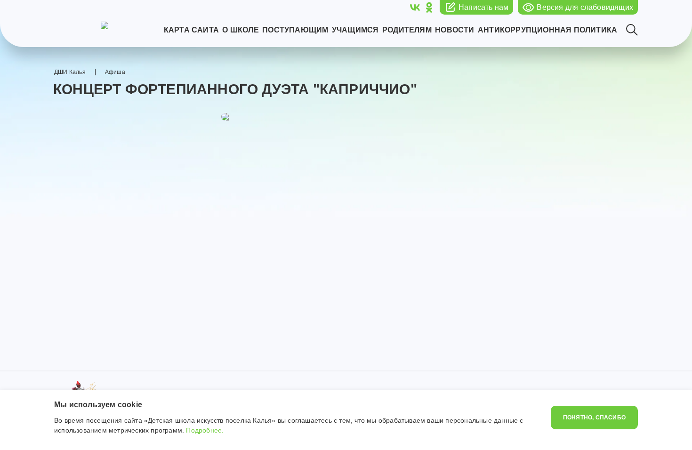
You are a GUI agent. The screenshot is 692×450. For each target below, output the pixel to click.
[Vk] (415, 7)
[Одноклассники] (429, 7)
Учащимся (355, 30)
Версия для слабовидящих (585, 7)
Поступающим (295, 30)
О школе (240, 30)
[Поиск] (632, 30)
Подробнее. (205, 430)
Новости (454, 30)
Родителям (407, 30)
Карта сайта (191, 30)
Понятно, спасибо (594, 417)
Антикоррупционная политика (547, 30)
